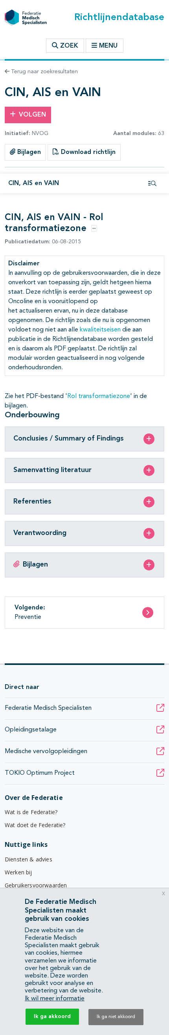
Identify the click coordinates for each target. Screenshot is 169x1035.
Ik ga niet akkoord (116, 1017)
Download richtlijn (87, 152)
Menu (108, 46)
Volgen (32, 115)
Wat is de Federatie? (31, 812)
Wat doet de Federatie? (35, 825)
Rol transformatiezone (98, 396)
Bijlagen (28, 152)
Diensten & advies (28, 859)
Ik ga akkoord (52, 1016)
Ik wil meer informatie (54, 999)
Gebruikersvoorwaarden (36, 885)
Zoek (68, 46)
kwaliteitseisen (100, 330)
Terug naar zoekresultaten (43, 71)
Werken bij (18, 872)
